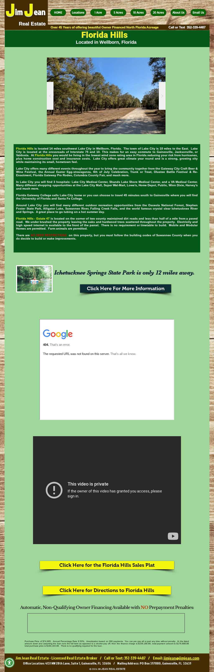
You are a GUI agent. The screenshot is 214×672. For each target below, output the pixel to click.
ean (40, 12)
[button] (106, 95)
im (19, 12)
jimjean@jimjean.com (181, 658)
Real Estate (32, 23)
